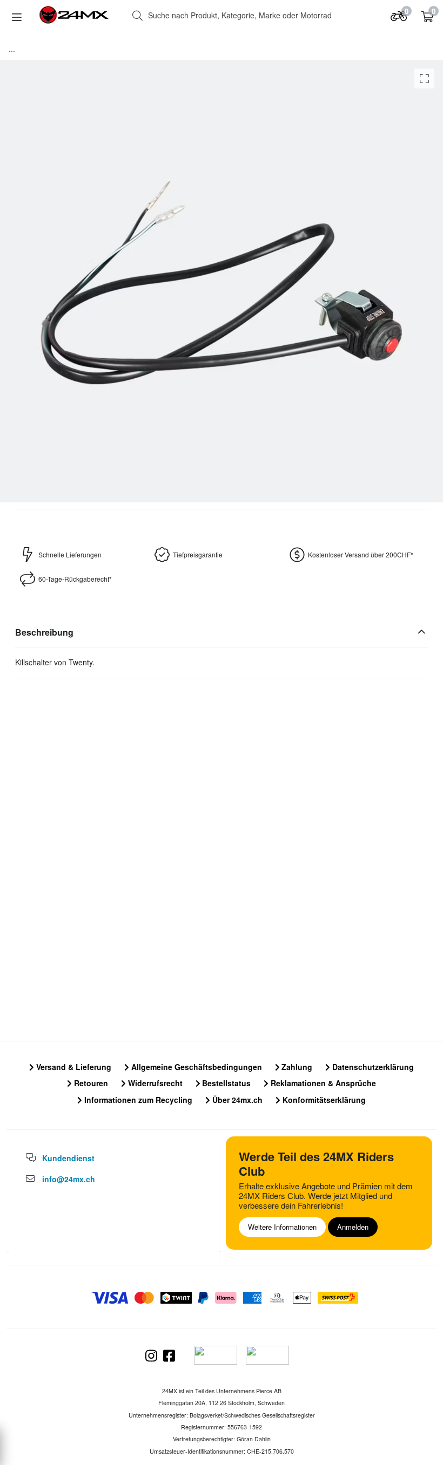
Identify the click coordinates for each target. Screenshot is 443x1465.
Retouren (90, 1083)
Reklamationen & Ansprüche (322, 1083)
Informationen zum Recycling (137, 1099)
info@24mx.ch (68, 1179)
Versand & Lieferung (72, 1066)
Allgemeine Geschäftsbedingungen (195, 1066)
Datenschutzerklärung (372, 1066)
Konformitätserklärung (323, 1099)
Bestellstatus (225, 1083)
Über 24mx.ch (236, 1099)
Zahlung (295, 1066)
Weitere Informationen (282, 1227)
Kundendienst (68, 1158)
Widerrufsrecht (154, 1083)
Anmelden (352, 1227)
